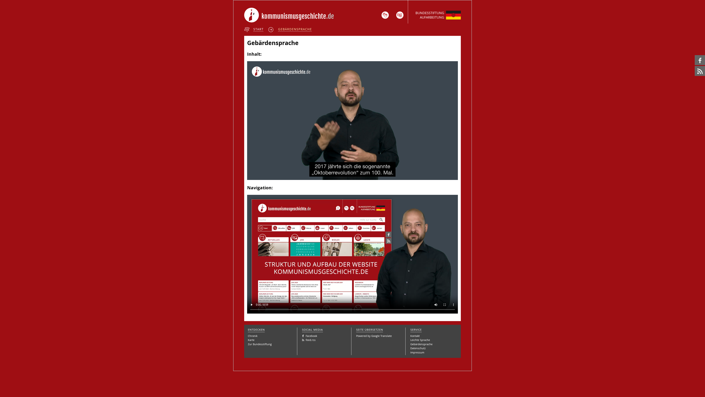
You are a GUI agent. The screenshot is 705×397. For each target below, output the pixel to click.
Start (258, 29)
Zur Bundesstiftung (260, 344)
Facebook (311, 336)
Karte (251, 340)
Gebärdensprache (295, 29)
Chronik (252, 336)
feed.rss (311, 340)
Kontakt (415, 336)
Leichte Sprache (420, 340)
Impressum (417, 352)
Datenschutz (418, 348)
